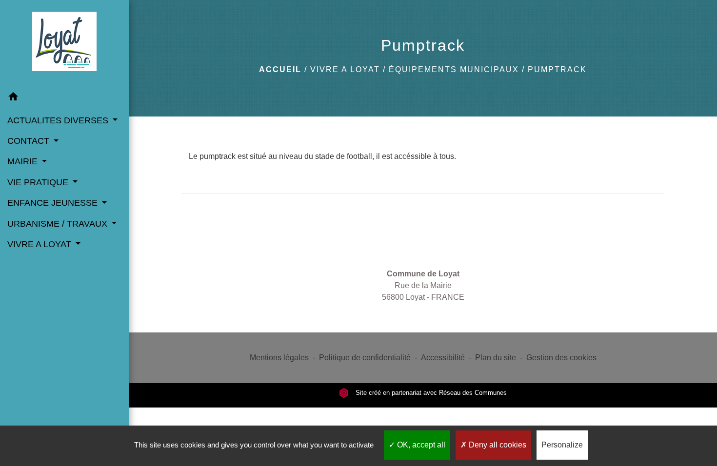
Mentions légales (279, 357)
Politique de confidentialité (365, 357)
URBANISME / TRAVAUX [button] (58, 224)
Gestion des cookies (561, 357)
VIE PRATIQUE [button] (39, 182)
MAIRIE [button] (23, 161)
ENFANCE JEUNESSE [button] (53, 203)
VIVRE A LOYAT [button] (40, 244)
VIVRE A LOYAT (345, 69)
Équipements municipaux (454, 69)
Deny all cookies (496, 445)
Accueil (280, 69)
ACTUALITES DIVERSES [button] (59, 120)
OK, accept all (420, 445)
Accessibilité (443, 357)
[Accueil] (64, 43)
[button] (64, 98)
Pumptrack (557, 69)
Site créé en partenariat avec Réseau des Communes (430, 392)
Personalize (562, 445)
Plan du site (495, 357)
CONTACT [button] (29, 141)
